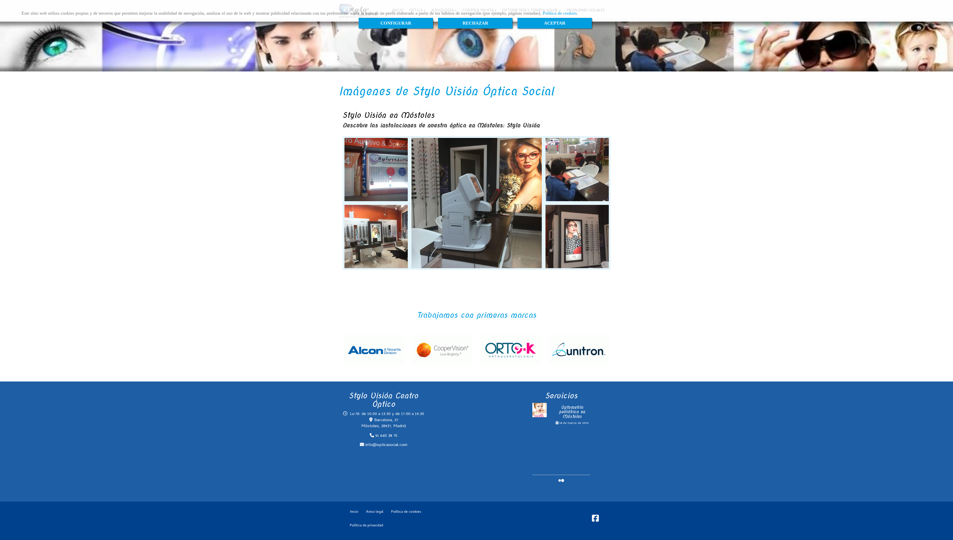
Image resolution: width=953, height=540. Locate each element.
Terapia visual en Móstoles (572, 436)
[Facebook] (595, 520)
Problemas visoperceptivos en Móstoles (572, 412)
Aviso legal (374, 512)
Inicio (354, 512)
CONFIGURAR (395, 23)
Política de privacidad (366, 526)
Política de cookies (560, 13)
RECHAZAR (475, 23)
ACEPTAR (554, 23)
